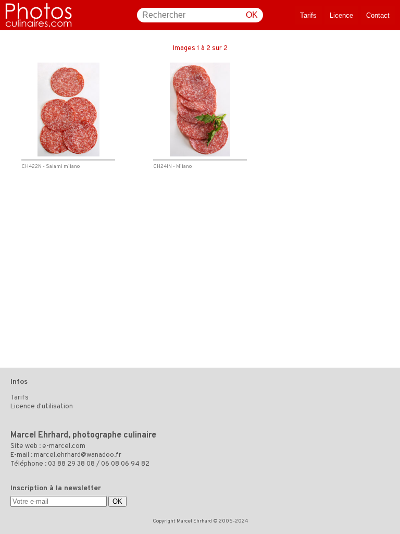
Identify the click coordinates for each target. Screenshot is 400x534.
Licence (341, 15)
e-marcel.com (63, 446)
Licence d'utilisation (41, 407)
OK (252, 14)
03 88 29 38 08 (71, 464)
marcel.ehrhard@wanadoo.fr (77, 455)
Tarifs (308, 15)
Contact (378, 15)
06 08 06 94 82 (125, 464)
